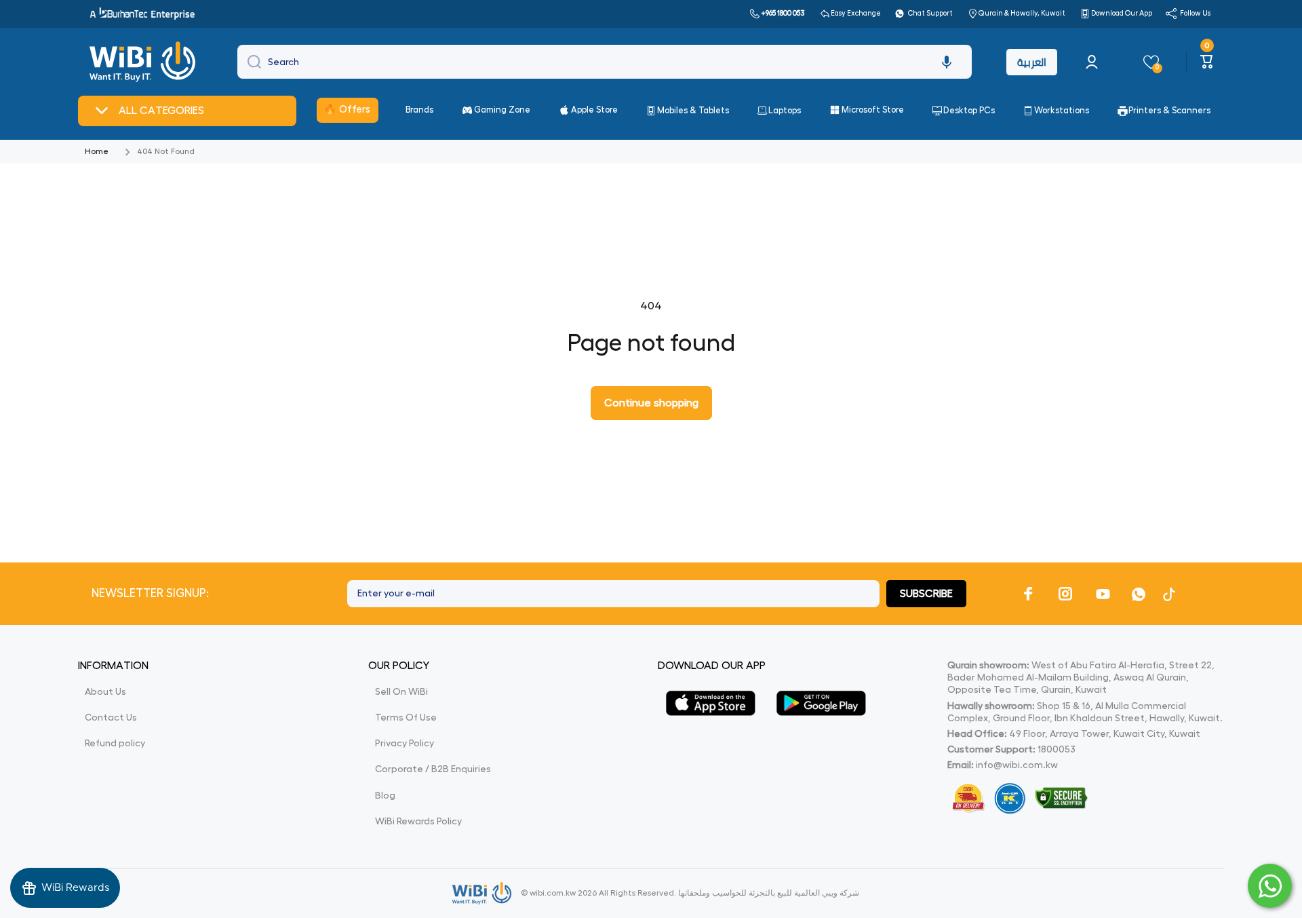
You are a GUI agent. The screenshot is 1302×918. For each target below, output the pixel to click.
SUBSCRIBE (926, 593)
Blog (385, 795)
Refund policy (115, 743)
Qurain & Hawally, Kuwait (1022, 13)
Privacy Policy (404, 743)
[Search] (250, 62)
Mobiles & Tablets (693, 110)
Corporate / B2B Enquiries (433, 768)
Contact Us (111, 717)
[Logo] (144, 61)
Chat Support (930, 13)
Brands (419, 109)
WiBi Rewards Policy (418, 821)
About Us (105, 691)
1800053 (1057, 749)
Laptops (784, 110)
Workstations (1061, 110)
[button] (947, 62)
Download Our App (1121, 13)
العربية (1031, 62)
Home (96, 151)
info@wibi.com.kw (1017, 764)
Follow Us (1195, 13)
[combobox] (604, 62)
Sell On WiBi (401, 691)
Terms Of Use (406, 717)
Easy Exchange (856, 13)
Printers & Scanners (1169, 110)
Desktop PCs (969, 110)
